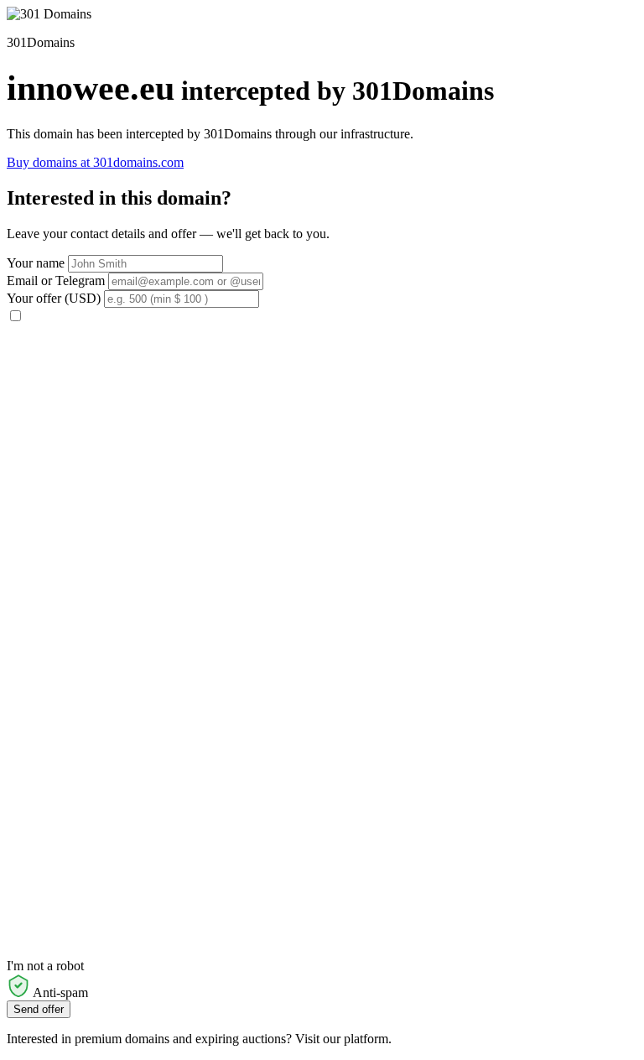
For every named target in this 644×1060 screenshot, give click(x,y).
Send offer (38, 1009)
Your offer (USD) (54, 298)
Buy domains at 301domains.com (95, 162)
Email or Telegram (56, 280)
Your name (36, 263)
